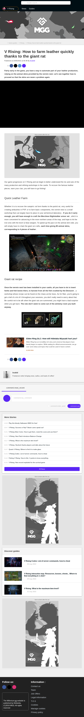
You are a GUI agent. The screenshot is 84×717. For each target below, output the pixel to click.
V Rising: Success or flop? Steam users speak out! (26, 427)
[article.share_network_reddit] (19, 65)
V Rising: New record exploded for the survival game (27, 462)
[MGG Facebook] (4, 687)
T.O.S (33, 701)
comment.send (75, 406)
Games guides (13, 43)
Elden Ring (30, 350)
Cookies (34, 705)
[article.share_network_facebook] (11, 65)
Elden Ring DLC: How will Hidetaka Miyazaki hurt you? (51, 339)
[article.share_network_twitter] (15, 65)
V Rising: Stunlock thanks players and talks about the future (29, 445)
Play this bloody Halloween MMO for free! (23, 423)
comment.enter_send (58, 406)
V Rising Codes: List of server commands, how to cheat (28, 454)
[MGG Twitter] (9, 687)
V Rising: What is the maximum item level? (23, 440)
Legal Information (38, 697)
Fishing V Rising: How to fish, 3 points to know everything (28, 458)
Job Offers (35, 694)
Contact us (35, 686)
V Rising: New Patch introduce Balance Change (25, 436)
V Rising (21, 43)
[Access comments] (24, 65)
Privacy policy (37, 712)
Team (33, 690)
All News (42, 469)
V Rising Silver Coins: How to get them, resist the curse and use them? (33, 432)
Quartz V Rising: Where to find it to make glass (25, 449)
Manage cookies (38, 708)
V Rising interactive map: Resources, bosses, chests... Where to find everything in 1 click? (50, 575)
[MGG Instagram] (14, 687)
